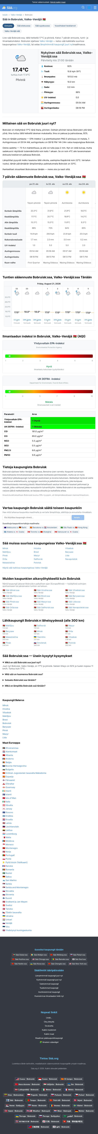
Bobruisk (7, 723)
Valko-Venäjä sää (12, 31)
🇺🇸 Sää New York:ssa (78, 964)
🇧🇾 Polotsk (70, 643)
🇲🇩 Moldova (8, 841)
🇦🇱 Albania (8, 755)
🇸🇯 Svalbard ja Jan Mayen (15, 901)
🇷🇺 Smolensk (40, 643)
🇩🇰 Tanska (8, 909)
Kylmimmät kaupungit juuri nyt (49, 980)
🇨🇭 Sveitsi (7, 905)
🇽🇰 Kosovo (8, 812)
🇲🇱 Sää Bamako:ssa (60, 959)
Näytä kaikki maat (57, 2)
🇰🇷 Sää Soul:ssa (79, 959)
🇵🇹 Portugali (9, 855)
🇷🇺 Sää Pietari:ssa (77, 955)
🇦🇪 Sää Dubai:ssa (20, 955)
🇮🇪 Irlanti (7, 791)
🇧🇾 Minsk (38, 632)
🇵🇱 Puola (7, 858)
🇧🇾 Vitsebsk (71, 638)
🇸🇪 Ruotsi (7, 873)
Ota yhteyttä (49, 1022)
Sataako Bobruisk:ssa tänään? (20, 680)
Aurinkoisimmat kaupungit (49, 992)
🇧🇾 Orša (69, 632)
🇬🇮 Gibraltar (8, 783)
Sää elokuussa (23, 26)
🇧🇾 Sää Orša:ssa (10, 608)
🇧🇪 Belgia (7, 762)
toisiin (5, 15)
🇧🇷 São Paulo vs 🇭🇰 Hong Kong (74, 527)
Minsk (5, 548)
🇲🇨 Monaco (8, 844)
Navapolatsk (71, 559)
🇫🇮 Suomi (7, 898)
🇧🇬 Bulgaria (8, 769)
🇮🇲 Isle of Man (9, 798)
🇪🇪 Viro (6, 926)
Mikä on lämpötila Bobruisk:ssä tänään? (25, 686)
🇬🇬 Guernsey (9, 787)
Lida (67, 555)
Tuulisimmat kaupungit (49, 988)
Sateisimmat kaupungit (49, 984)
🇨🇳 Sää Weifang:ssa (58, 955)
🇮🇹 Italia (6, 801)
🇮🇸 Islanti (7, 794)
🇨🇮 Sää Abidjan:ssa (39, 955)
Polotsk (37, 562)
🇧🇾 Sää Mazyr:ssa (42, 602)
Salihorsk (38, 559)
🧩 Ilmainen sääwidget (49, 1042)
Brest (36, 552)
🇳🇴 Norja (7, 851)
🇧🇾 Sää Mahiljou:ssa (12, 597)
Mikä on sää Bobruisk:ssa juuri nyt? (23, 662)
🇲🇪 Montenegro (10, 848)
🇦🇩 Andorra (8, 758)
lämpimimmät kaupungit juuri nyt (56, 44)
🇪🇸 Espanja (8, 776)
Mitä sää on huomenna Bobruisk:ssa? (24, 674)
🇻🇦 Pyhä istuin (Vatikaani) (15, 862)
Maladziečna (9, 562)
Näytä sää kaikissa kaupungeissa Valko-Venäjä (25, 567)
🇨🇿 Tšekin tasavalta (12, 912)
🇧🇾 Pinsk (7, 643)
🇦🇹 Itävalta (8, 805)
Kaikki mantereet (49, 1030)
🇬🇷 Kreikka (8, 816)
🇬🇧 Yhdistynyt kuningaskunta (17, 930)
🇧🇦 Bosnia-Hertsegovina (14, 766)
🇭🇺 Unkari (7, 919)
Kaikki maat (49, 1034)
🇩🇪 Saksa (7, 876)
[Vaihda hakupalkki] (83, 8)
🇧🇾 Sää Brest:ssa (42, 597)
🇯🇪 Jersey (7, 808)
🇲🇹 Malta (7, 837)
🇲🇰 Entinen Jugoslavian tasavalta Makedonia (24, 773)
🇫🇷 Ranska (8, 866)
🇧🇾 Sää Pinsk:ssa (11, 602)
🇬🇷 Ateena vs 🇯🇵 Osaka (14, 532)
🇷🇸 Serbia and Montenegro (15, 887)
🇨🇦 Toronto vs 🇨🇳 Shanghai (39, 532)
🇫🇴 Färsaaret (9, 780)
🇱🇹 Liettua (7, 830)
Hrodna (37, 548)
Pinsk (5, 555)
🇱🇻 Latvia (7, 823)
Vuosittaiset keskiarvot (65, 26)
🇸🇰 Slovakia (8, 891)
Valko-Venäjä (16, 15)
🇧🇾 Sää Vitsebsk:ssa (75, 591)
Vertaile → (78, 518)
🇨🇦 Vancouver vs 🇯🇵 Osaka (66, 532)
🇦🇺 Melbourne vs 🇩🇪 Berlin (15, 527)
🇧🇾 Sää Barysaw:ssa (74, 597)
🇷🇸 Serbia (7, 884)
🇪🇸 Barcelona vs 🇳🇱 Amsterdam (43, 527)
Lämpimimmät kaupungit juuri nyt (49, 976)
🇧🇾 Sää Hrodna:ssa (43, 591)
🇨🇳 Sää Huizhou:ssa (20, 959)
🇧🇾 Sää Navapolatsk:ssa (76, 608)
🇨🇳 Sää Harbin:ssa (19, 964)
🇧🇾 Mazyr (69, 626)
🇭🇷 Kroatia (8, 819)
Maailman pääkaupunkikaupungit (49, 1038)
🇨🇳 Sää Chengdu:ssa (56, 964)
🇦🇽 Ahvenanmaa (10, 748)
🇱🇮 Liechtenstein (11, 826)
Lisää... (49, 1018)
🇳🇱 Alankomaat (10, 751)
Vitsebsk (69, 548)
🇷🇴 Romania (8, 869)
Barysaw (69, 552)
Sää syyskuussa (42, 26)
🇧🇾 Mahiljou (8, 626)
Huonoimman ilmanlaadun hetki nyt (49, 996)
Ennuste (8, 26)
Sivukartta (49, 1026)
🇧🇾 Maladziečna (10, 638)
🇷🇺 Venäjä (7, 923)
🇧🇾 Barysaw (8, 632)
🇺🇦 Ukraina (8, 916)
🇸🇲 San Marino (10, 880)
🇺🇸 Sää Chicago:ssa (40, 959)
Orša (5, 559)
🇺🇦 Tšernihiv (40, 638)
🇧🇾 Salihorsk (40, 626)
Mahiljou (7, 552)
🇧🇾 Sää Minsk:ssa (11, 591)
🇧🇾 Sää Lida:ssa (72, 602)
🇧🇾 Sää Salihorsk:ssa (44, 608)
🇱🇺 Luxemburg (10, 833)
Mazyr (37, 555)
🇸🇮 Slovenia (8, 894)
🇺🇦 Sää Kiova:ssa (37, 964)
